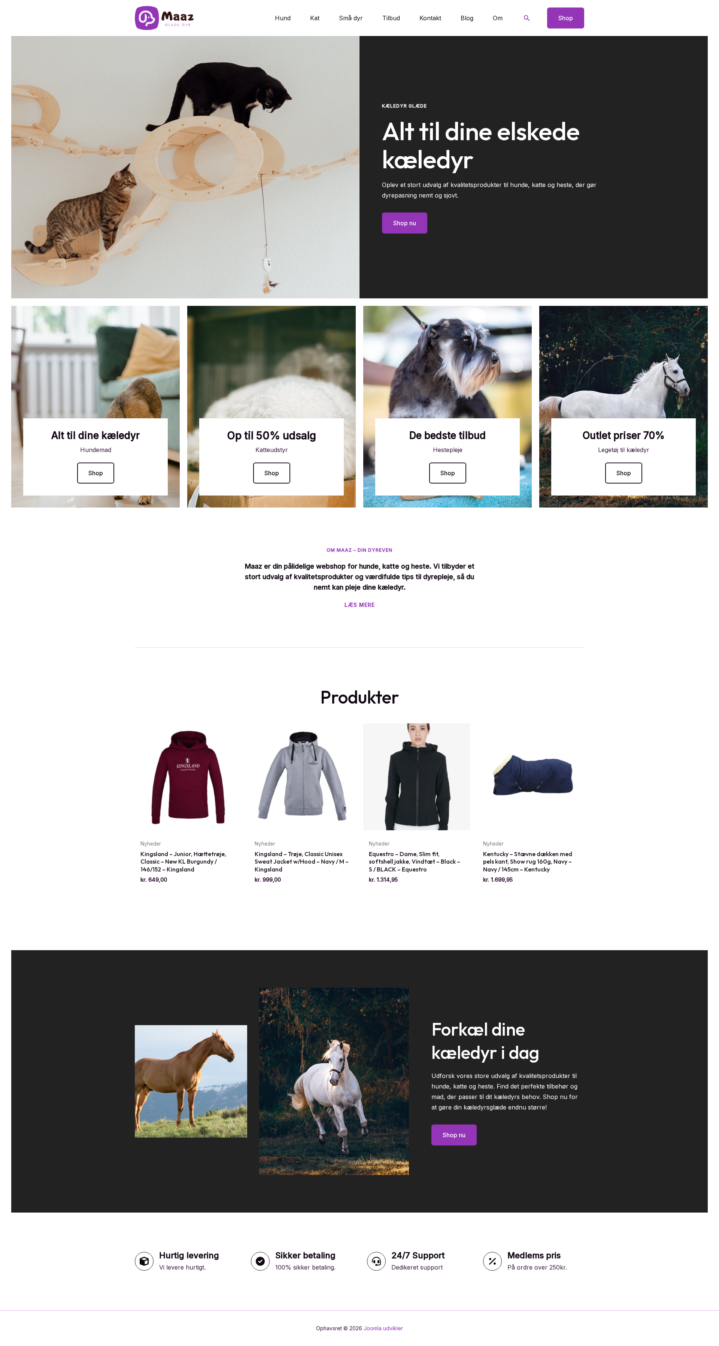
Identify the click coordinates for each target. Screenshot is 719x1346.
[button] (527, 18)
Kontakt (430, 18)
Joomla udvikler (383, 1328)
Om (498, 18)
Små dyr (351, 18)
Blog (467, 18)
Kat (314, 18)
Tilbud (391, 18)
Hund (283, 18)
